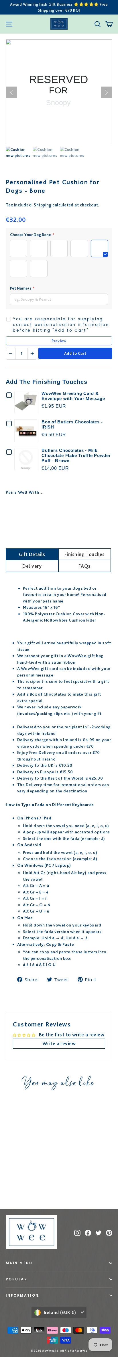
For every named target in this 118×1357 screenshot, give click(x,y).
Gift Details (32, 554)
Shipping (43, 205)
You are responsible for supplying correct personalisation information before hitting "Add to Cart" (61, 324)
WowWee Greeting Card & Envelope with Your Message (73, 396)
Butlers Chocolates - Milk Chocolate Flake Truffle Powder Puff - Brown (76, 455)
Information (22, 1295)
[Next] (106, 92)
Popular (16, 1279)
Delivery (32, 566)
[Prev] (11, 92)
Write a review (59, 1043)
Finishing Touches (84, 554)
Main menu (19, 1262)
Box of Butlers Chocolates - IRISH (72, 424)
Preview (59, 341)
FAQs (84, 566)
